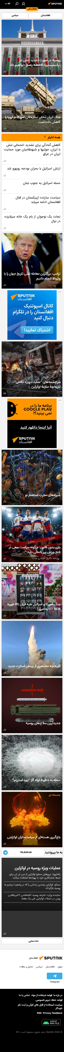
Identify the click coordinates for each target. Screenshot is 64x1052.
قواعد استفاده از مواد (41, 995)
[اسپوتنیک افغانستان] (55, 5)
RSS (39, 1013)
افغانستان (50, 967)
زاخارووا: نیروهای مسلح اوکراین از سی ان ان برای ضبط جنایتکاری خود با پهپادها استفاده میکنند (34, 876)
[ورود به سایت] (23, 3)
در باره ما (57, 995)
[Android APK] (51, 1023)
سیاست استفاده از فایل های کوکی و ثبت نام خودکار (40, 1007)
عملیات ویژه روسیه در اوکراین (37, 867)
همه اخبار (54, 137)
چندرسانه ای (54, 795)
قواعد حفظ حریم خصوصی (49, 1000)
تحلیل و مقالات (26, 967)
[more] (5, 71)
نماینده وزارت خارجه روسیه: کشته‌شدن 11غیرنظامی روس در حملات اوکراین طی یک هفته (34, 897)
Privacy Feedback (52, 1013)
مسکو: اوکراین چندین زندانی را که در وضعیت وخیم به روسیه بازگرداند (32, 887)
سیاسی (39, 967)
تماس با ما (24, 995)
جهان (60, 967)
